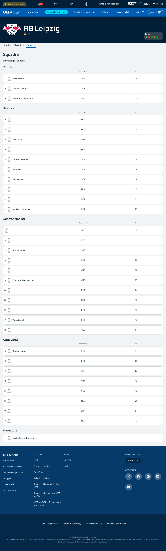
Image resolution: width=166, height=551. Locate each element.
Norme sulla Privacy (72, 523)
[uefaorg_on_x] (128, 479)
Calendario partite (42, 466)
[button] (140, 12)
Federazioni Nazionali (12, 466)
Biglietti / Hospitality (42, 478)
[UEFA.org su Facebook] (138, 479)
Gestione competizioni (13, 472)
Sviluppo (7, 478)
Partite (7, 45)
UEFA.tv (37, 460)
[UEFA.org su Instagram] (148, 479)
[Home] (10, 455)
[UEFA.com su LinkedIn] (157, 479)
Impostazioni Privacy (116, 523)
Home (11, 12)
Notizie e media (9, 490)
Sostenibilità (8, 484)
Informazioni (8, 460)
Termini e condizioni (49, 523)
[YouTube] (128, 489)
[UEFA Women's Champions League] (56, 4)
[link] (33, 12)
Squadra (31, 45)
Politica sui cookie (94, 523)
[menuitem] (34, 12)
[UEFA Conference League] (87, 4)
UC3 (66, 466)
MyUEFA (67, 460)
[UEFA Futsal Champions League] (71, 4)
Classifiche (19, 45)
